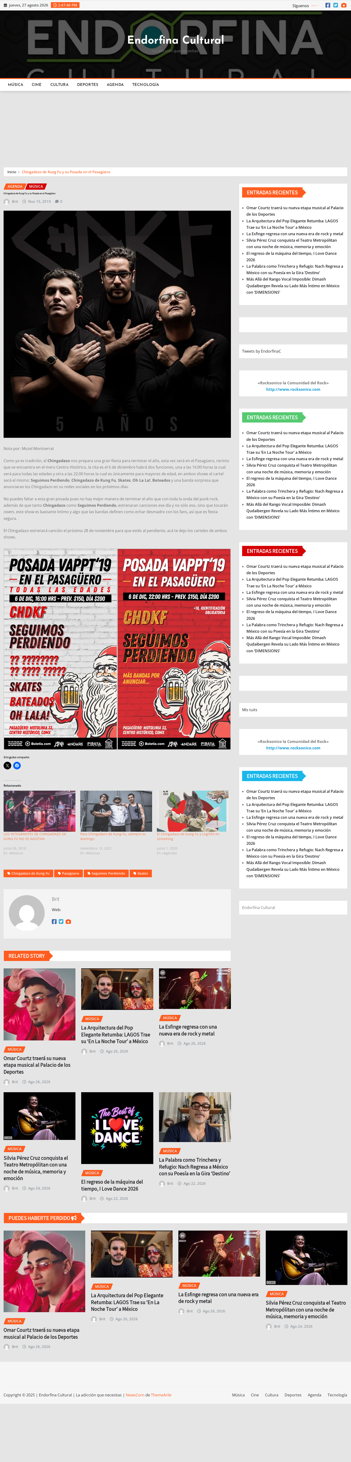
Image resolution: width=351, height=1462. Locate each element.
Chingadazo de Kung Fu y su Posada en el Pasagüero (66, 171)
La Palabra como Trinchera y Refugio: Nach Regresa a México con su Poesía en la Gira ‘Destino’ (194, 1166)
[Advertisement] (175, 127)
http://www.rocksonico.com (293, 389)
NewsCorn (135, 1395)
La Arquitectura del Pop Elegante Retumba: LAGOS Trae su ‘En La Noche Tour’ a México (115, 1034)
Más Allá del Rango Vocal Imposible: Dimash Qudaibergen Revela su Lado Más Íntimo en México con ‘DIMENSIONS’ (293, 286)
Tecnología (145, 85)
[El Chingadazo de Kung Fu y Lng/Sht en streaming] (193, 811)
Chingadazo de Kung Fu (30, 873)
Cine (37, 85)
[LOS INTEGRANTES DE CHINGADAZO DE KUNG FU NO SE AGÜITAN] (39, 811)
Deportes (87, 85)
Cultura (59, 85)
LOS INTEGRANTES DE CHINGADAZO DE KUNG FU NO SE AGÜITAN (35, 836)
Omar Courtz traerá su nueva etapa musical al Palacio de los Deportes (37, 1065)
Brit (15, 201)
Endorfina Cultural (175, 41)
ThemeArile (161, 1395)
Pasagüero (70, 873)
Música (15, 85)
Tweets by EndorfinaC (261, 351)
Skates (143, 873)
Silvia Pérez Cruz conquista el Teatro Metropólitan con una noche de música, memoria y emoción (36, 1168)
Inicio (11, 171)
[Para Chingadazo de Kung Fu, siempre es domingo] (116, 811)
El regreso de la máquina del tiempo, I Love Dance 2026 (112, 1185)
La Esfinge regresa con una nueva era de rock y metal (188, 1030)
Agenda (115, 85)
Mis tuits (249, 709)
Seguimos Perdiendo (108, 873)
